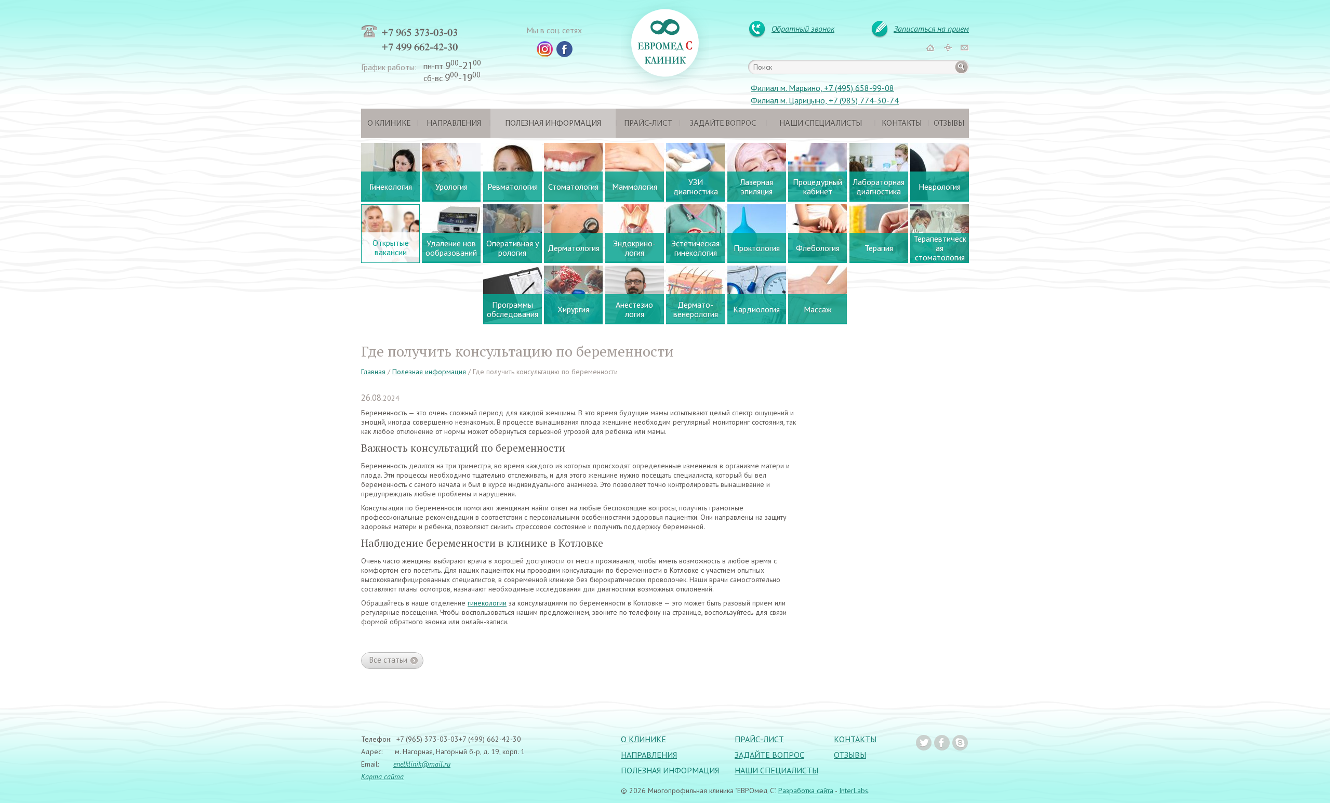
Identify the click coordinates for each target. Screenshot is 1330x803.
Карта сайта (382, 776)
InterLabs (853, 790)
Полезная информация (553, 124)
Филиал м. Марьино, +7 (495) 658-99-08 (822, 88)
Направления (454, 124)
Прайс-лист (648, 124)
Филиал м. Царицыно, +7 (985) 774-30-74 (825, 100)
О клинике (388, 124)
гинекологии (487, 603)
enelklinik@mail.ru (421, 764)
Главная (373, 371)
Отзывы (949, 124)
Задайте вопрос (723, 124)
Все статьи (388, 660)
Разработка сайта (805, 790)
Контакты (902, 124)
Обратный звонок (803, 28)
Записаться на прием (931, 28)
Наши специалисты (820, 124)
